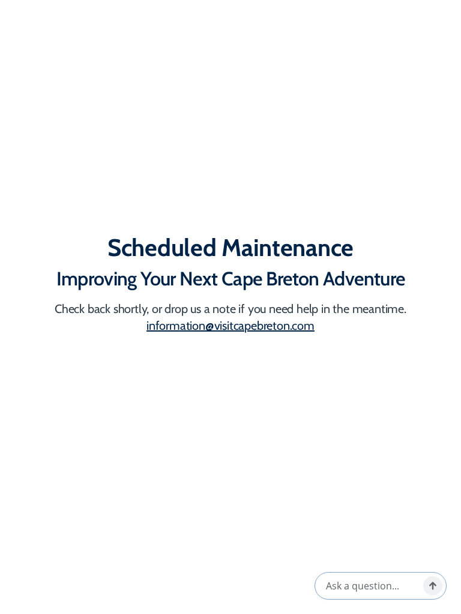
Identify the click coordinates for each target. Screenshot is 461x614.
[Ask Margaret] (432, 585)
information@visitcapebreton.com (230, 325)
